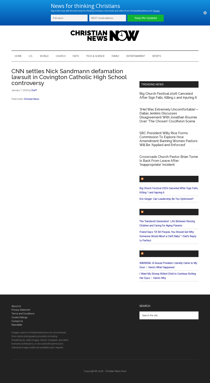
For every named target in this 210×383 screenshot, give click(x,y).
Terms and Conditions (22, 313)
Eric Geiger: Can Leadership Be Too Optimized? (166, 198)
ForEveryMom (154, 253)
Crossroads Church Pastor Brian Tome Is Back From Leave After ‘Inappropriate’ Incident (168, 161)
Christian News (31, 99)
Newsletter (16, 324)
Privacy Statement (20, 310)
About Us (16, 306)
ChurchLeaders (156, 179)
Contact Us (17, 321)
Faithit (149, 212)
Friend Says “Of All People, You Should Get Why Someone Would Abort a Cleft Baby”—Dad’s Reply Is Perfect (167, 236)
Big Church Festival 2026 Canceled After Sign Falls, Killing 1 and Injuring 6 (168, 95)
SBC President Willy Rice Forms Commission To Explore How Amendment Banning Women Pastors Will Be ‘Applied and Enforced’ (168, 139)
